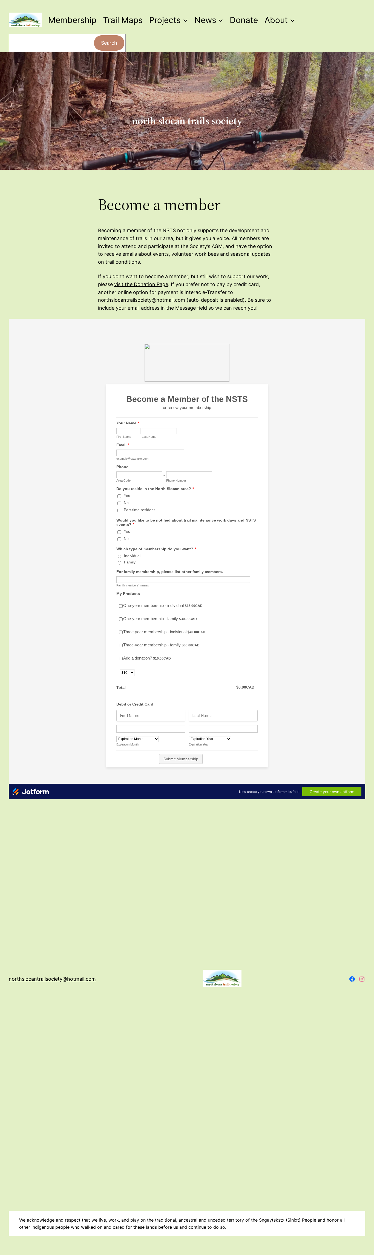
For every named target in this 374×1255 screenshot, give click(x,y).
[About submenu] (292, 20)
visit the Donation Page (141, 284)
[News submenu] (220, 20)
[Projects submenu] (185, 20)
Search (109, 43)
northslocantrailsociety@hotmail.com (52, 979)
